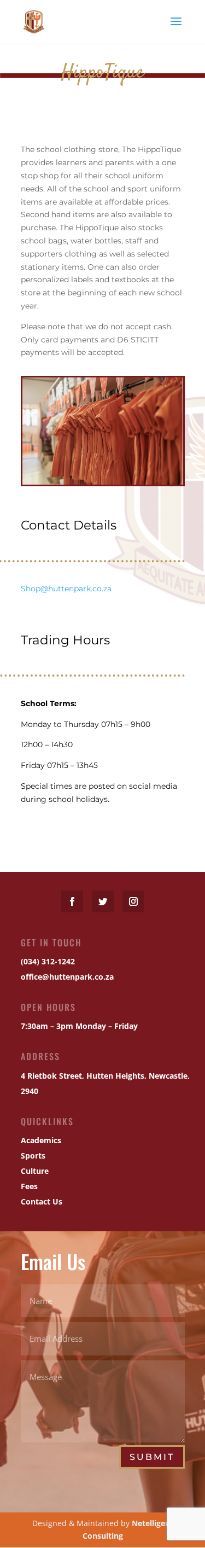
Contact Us (41, 1201)
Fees (29, 1186)
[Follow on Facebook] (72, 901)
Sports (33, 1155)
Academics (41, 1140)
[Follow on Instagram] (133, 901)
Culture (35, 1171)
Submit (152, 1457)
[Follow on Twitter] (103, 901)
